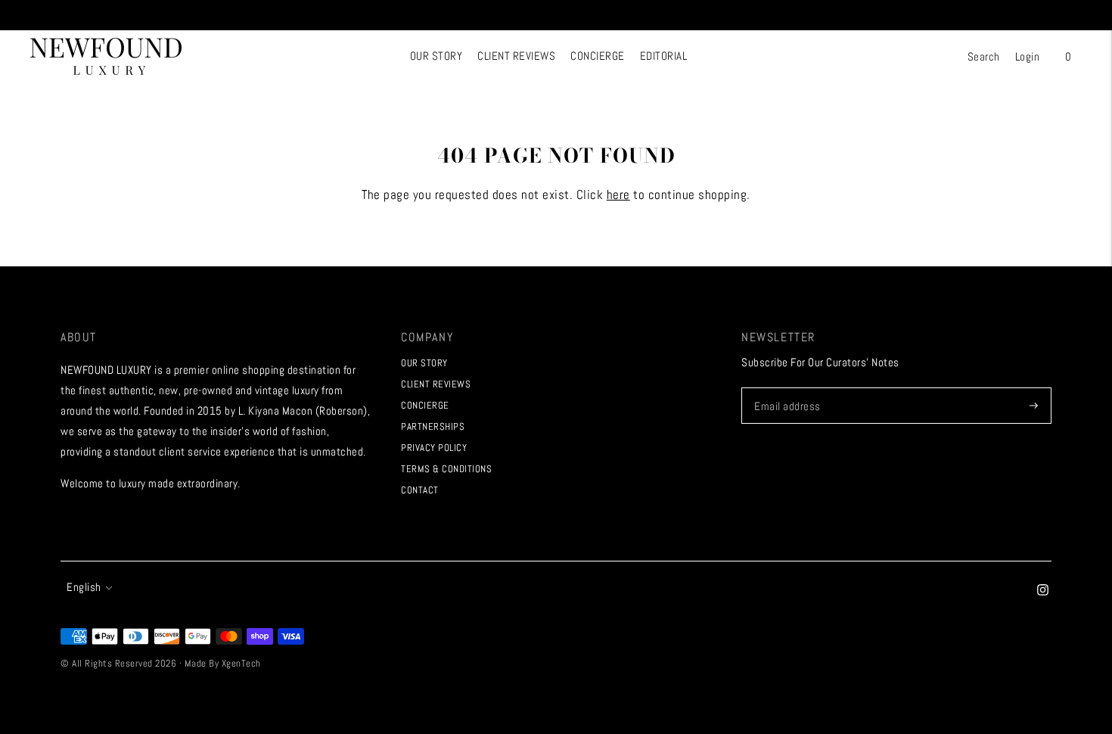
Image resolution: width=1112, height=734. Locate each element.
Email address (785, 387)
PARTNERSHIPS (432, 426)
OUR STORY (436, 55)
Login (1027, 56)
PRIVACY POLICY (434, 447)
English (84, 587)
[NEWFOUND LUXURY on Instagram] (1042, 591)
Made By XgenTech (223, 663)
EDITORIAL (664, 55)
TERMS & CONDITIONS (446, 468)
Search (984, 56)
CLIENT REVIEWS (516, 55)
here (618, 194)
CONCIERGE (597, 55)
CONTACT (420, 490)
